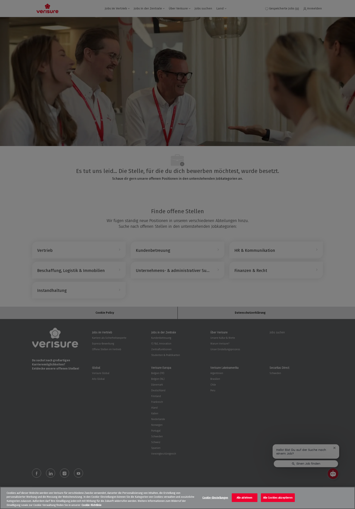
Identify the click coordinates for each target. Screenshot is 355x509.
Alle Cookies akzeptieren (278, 497)
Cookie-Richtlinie (91, 504)
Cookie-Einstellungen (215, 497)
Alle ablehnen (244, 497)
